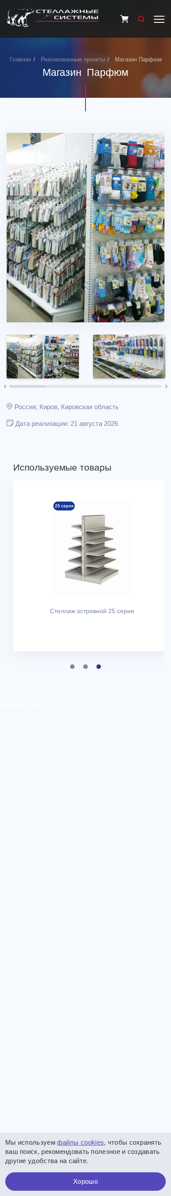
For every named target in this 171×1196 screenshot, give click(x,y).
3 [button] (98, 666)
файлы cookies (80, 1142)
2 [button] (85, 666)
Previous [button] (21, 227)
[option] (85, 227)
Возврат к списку (23, 705)
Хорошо (85, 1181)
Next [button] (150, 227)
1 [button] (72, 666)
